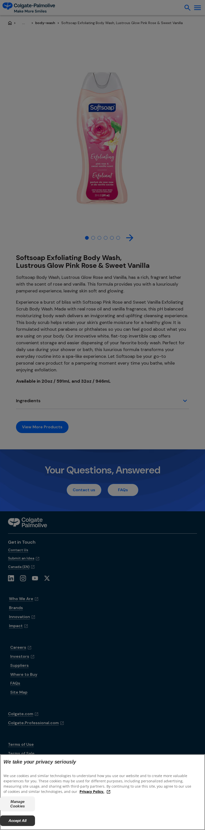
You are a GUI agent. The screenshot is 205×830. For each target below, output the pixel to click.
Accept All (17, 820)
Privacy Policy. (92, 791)
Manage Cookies (17, 803)
